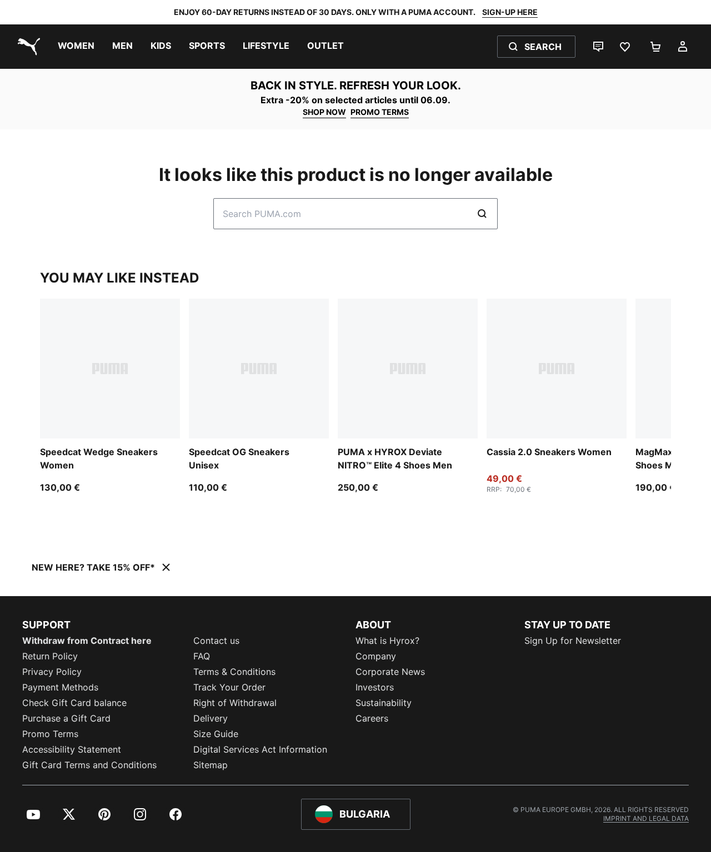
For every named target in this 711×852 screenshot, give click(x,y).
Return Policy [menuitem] (50, 656)
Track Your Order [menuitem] (229, 687)
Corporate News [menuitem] (390, 671)
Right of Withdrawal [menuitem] (235, 702)
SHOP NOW (324, 112)
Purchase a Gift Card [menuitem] (66, 718)
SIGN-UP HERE (510, 12)
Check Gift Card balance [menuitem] (74, 702)
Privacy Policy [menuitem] (52, 671)
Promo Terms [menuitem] (50, 733)
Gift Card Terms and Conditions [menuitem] (89, 764)
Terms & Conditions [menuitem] (234, 671)
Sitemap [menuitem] (210, 764)
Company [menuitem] (376, 656)
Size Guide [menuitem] (215, 733)
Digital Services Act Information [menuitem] (260, 749)
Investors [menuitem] (375, 687)
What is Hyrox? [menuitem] (387, 640)
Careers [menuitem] (372, 718)
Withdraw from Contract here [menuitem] (87, 640)
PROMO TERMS (380, 112)
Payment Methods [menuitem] (60, 687)
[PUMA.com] (27, 47)
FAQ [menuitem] (201, 656)
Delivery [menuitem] (210, 718)
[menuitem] (76, 47)
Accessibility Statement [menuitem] (71, 749)
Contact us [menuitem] (216, 640)
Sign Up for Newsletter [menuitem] (572, 640)
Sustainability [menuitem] (384, 702)
